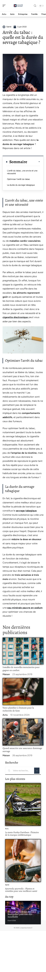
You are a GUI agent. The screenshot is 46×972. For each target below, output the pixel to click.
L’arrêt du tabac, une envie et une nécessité (22, 172)
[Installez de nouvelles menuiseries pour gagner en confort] (23, 651)
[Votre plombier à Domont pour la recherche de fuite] (23, 691)
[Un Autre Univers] (18, 5)
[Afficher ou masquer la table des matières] (33, 161)
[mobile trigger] (5, 5)
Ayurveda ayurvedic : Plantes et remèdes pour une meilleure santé (21, 890)
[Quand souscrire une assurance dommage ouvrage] (23, 732)
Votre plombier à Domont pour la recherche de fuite (18, 709)
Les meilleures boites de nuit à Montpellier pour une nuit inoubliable (22, 914)
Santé (7, 885)
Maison (6, 674)
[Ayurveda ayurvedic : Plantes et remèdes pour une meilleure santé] (23, 860)
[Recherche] (35, 6)
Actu (5, 715)
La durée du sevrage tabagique (21, 185)
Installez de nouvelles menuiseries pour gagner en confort (21, 669)
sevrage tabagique (26, 510)
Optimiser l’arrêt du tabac (18, 179)
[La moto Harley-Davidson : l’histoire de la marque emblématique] (23, 804)
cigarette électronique (15, 317)
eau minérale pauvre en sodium (25, 607)
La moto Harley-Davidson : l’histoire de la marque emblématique (22, 833)
